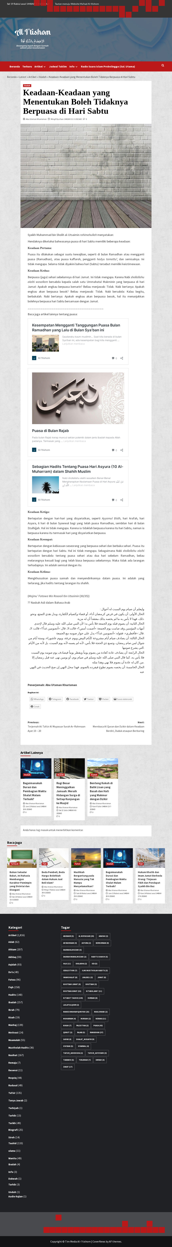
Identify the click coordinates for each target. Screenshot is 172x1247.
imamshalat (70, 977)
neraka (101, 1018)
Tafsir (77, 864)
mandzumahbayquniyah (76, 1012)
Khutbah (91, 984)
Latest (22, 77)
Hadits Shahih (99, 957)
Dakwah (13, 1178)
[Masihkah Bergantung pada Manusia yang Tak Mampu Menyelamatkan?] (86, 858)
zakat (67, 1067)
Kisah (11, 1017)
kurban (92, 998)
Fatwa (11, 979)
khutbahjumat (72, 991)
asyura (86, 943)
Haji (67, 963)
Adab (11, 942)
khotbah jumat (72, 984)
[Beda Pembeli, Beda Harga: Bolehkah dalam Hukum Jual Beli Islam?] (54, 858)
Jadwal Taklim (58, 66)
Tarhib (12, 1115)
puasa (98, 1025)
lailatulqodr (71, 1005)
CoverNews (99, 1241)
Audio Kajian (15, 1196)
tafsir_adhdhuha (73, 1053)
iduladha (81, 963)
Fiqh (45, 864)
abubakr (68, 936)
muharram (69, 1018)
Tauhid (12, 1143)
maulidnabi (101, 1012)
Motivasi (13, 1032)
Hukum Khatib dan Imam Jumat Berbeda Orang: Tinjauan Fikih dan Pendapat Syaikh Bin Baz (150, 879)
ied (94, 963)
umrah (100, 1060)
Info (72, 66)
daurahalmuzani (72, 950)
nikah (67, 1025)
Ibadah (43, 77)
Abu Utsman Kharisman (36, 119)
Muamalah (14, 1040)
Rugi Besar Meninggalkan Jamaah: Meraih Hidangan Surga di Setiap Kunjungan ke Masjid (68, 793)
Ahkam (12, 949)
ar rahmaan (70, 943)
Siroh (11, 1137)
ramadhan (96, 1032)
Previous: (56, 726)
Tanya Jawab (15, 1100)
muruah (86, 1018)
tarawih (68, 1060)
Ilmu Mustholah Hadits (95, 970)
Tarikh (12, 1123)
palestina (82, 1025)
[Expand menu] (45, 66)
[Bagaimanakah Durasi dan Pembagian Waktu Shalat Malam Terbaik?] (35, 768)
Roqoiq (12, 1077)
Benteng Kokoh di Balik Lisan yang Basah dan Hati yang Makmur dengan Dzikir (101, 791)
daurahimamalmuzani (74, 957)
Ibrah (11, 1009)
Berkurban (102, 943)
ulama (11, 1150)
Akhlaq (12, 957)
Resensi (12, 1070)
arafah (103, 936)
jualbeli (87, 977)
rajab (81, 1032)
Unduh (12, 1192)
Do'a (11, 972)
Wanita (12, 1158)
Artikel (38, 66)
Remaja (12, 1062)
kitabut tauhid (73, 998)
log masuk (42, 830)
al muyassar (86, 936)
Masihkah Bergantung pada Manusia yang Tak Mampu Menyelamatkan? (84, 879)
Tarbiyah (14, 864)
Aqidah (12, 964)
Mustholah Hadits (18, 1047)
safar (67, 1039)
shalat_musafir (85, 1039)
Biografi (13, 1129)
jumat (102, 977)
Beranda (15, 66)
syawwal (83, 1046)
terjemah (85, 1060)
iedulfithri (70, 970)
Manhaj (12, 1025)
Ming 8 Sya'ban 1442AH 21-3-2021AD (66, 119)
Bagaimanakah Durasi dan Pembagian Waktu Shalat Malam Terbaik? (34, 791)
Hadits (12, 994)
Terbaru (27, 66)
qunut (67, 1032)
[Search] (163, 65)
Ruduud (12, 1085)
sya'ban (68, 1046)
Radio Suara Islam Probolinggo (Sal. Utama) (108, 66)
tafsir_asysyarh (97, 1053)
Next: (118, 726)
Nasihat (12, 1055)
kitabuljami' (94, 991)
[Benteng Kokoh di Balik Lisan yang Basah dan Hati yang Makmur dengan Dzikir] (102, 768)
